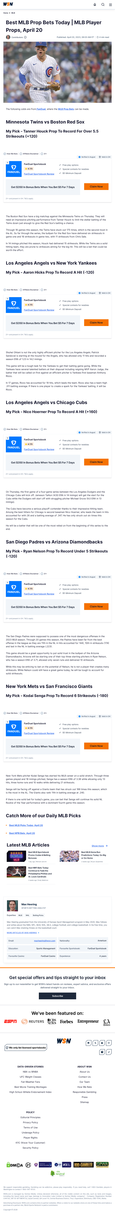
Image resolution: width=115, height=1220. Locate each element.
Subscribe (57, 996)
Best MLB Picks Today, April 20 (26, 825)
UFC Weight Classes (30, 1076)
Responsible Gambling (84, 1092)
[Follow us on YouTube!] (102, 1043)
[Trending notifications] (95, 4)
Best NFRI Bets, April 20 (22, 833)
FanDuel (41, 109)
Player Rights (30, 1137)
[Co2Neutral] (57, 1173)
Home (5, 13)
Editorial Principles (30, 1117)
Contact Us (85, 1076)
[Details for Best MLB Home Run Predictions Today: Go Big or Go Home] (69, 857)
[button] (110, 4)
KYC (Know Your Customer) (30, 1142)
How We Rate (84, 1087)
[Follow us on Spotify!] (102, 1052)
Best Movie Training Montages (30, 1087)
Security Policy (30, 1147)
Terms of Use (30, 1127)
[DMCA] (14, 1164)
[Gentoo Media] (62, 1164)
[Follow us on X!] (95, 1043)
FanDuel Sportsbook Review (39, 174)
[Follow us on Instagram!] (109, 1043)
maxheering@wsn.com (44, 940)
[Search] (103, 4)
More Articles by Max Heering (22, 933)
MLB (13, 13)
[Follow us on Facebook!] (88, 1043)
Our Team (85, 1081)
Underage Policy (30, 1132)
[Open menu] (110, 4)
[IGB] (42, 1164)
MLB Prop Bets (66, 109)
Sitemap (84, 1102)
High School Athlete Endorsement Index (30, 1092)
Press (85, 1097)
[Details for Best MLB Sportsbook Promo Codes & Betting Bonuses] (16, 857)
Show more (98, 845)
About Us (85, 1071)
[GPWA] (102, 1164)
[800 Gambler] (83, 1164)
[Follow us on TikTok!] (109, 1052)
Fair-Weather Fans (30, 1081)
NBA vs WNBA (30, 1071)
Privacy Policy (30, 1122)
